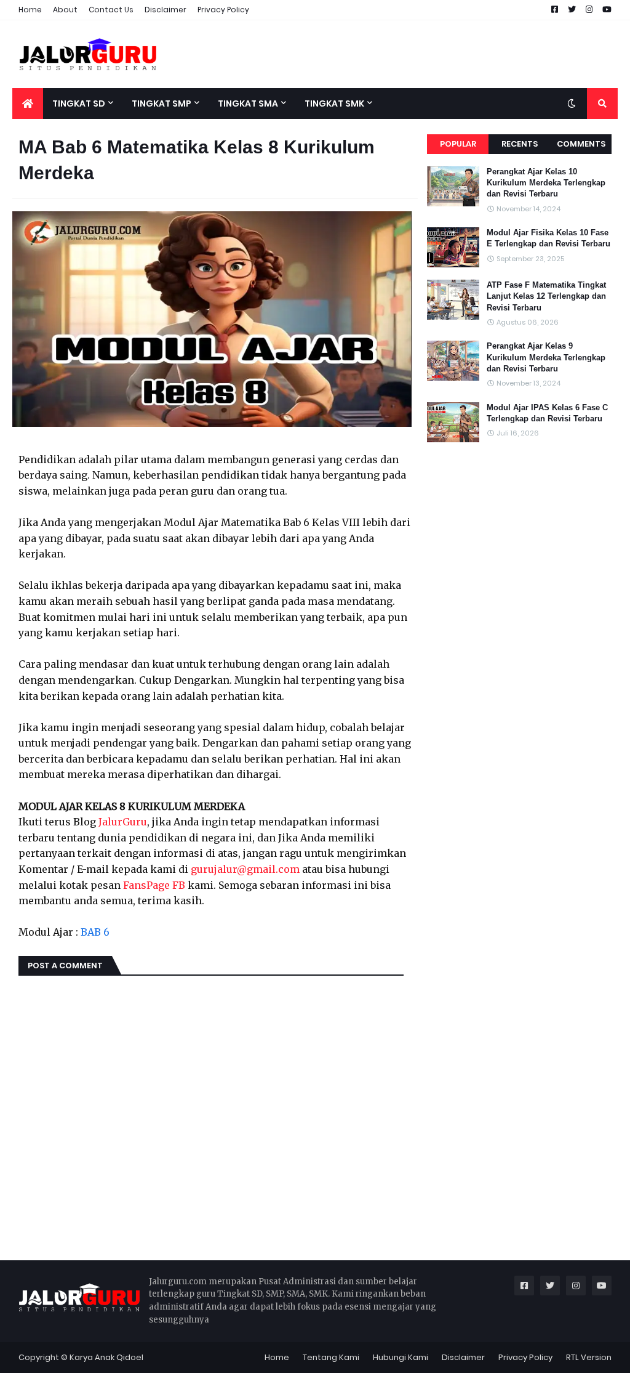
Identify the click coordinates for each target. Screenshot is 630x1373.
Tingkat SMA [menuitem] (248, 103)
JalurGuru (122, 822)
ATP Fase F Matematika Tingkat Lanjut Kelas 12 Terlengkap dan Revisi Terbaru (546, 296)
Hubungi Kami (400, 1357)
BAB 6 (95, 932)
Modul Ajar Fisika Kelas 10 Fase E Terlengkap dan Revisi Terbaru (548, 238)
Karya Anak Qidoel (106, 1357)
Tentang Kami (331, 1357)
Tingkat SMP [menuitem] (161, 103)
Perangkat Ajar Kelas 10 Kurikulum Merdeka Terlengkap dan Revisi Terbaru (546, 182)
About (65, 9)
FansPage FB (154, 885)
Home (30, 9)
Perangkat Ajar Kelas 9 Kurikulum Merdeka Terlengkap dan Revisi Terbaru (546, 357)
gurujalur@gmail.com (245, 869)
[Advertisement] (394, 54)
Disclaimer (165, 9)
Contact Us (111, 9)
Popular (458, 144)
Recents (519, 144)
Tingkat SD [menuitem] (78, 103)
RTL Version (589, 1357)
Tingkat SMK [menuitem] (334, 103)
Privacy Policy (223, 9)
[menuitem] (27, 103)
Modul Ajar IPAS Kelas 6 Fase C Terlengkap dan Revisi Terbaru (547, 413)
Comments (581, 144)
